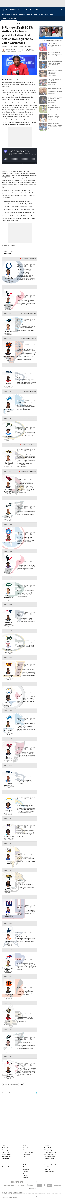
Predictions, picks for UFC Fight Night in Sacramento (55, 72)
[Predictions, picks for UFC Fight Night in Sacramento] (43, 73)
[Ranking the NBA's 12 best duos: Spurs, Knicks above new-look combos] (43, 56)
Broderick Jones (8, 623)
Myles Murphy (8, 1075)
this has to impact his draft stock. (14, 110)
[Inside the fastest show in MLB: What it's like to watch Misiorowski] (43, 65)
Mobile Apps (5, 1158)
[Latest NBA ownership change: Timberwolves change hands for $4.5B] (43, 91)
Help (3, 1165)
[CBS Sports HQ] (29, 1182)
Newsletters (47, 1167)
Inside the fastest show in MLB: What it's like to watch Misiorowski (55, 63)
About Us (25, 1148)
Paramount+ (26, 1154)
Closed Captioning (49, 1155)
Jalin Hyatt (9, 810)
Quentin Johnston (8, 784)
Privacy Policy (48, 1150)
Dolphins (18, 218)
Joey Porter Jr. (9, 995)
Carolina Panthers (32, 471)
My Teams (47, 1169)
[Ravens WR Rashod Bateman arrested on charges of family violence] (43, 109)
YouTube (25, 1165)
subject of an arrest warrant (25, 82)
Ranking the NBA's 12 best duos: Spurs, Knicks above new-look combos (55, 54)
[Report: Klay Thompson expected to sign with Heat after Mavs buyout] (43, 118)
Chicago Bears (33, 258)
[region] (51, 32)
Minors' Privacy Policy (50, 1152)
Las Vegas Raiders (32, 418)
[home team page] (9, 266)
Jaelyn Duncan (8, 889)
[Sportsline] (20, 1185)
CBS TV (25, 1156)
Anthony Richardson (9, 278)
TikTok (25, 1167)
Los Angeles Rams (32, 391)
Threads (25, 1175)
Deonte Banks (8, 862)
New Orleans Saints (31, 498)
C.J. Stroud (9, 463)
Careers (25, 1150)
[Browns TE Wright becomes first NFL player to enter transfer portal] (43, 127)
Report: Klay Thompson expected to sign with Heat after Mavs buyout (55, 116)
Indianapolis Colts (32, 338)
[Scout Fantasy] (57, 1185)
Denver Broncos (32, 1003)
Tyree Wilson (8, 410)
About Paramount (28, 1152)
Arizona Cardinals (32, 313)
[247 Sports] (9, 1185)
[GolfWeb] (32, 1188)
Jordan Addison (7, 570)
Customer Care (6, 1167)
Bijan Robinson (7, 1022)
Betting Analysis (6, 1154)
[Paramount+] (30, 1185)
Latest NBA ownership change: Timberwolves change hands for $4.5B (55, 89)
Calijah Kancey (8, 384)
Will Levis (7, 332)
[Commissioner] (41, 1185)
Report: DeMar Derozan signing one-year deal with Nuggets (55, 98)
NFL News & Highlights (15, 23)
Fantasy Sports (6, 1150)
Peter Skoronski (7, 597)
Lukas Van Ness (8, 517)
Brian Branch (8, 436)
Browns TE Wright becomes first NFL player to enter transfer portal (55, 125)
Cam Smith (8, 837)
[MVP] (49, 1185)
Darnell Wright (8, 758)
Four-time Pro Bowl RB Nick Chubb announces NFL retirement (54, 81)
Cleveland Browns (32, 551)
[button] (3, 9)
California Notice (49, 1157)
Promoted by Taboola (31, 1093)
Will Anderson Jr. (9, 357)
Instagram (26, 1169)
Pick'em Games (6, 1148)
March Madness (6, 1156)
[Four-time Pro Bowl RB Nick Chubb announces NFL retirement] (43, 82)
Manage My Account (50, 1165)
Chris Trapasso (11, 49)
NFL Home (4, 23)
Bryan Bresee (8, 1048)
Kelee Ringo (8, 676)
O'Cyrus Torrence (8, 916)
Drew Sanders (9, 942)
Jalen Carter (8, 702)
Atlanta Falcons (32, 444)
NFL (10, 99)
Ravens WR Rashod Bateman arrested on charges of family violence (55, 107)
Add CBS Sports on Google (30, 50)
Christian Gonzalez (8, 490)
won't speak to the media (12, 97)
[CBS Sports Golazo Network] (45, 1182)
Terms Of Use (48, 1148)
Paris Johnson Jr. (9, 543)
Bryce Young (8, 305)
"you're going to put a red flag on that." (18, 119)
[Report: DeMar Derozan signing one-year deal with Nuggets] (43, 100)
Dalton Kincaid (8, 650)
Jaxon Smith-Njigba (8, 969)
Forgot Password (49, 1171)
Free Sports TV (6, 1152)
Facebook (25, 1171)
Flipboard (26, 1177)
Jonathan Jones (29, 107)
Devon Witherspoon (8, 730)
